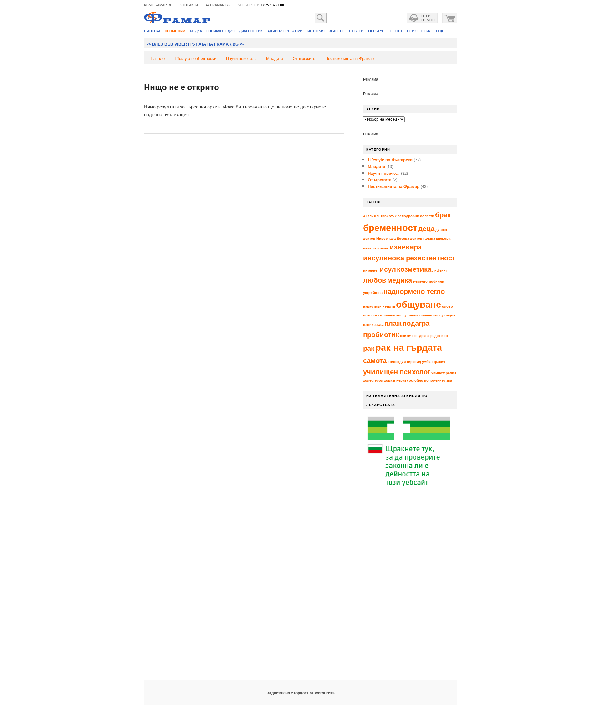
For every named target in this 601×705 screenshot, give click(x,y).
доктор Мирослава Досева (386, 238)
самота (375, 360)
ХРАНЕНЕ (337, 31)
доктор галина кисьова (430, 238)
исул (388, 269)
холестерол (373, 380)
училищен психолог (396, 371)
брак (443, 214)
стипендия (397, 361)
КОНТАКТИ (189, 5)
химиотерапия (443, 372)
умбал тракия (433, 361)
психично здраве (414, 335)
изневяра (406, 247)
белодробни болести (416, 216)
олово (447, 306)
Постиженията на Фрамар (349, 58)
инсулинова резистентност (409, 258)
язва (448, 380)
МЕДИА (196, 31)
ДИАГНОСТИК (250, 31)
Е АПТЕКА (152, 31)
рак (368, 348)
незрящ (389, 306)
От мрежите (304, 58)
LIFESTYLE (377, 31)
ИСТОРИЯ (316, 31)
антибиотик (387, 216)
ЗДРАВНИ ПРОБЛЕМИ (285, 31)
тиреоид (414, 361)
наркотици (372, 306)
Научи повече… (241, 58)
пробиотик (381, 334)
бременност (390, 227)
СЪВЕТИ (356, 31)
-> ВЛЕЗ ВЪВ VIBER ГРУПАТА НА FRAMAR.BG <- (195, 44)
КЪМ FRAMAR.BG (158, 5)
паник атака (373, 324)
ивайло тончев (376, 248)
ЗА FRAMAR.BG (217, 5)
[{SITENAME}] (177, 18)
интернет (371, 270)
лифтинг (439, 270)
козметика (414, 269)
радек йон (439, 335)
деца (426, 228)
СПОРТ (396, 31)
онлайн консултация (437, 315)
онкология (372, 315)
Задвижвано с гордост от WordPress (301, 693)
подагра (416, 323)
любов (374, 280)
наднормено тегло (414, 291)
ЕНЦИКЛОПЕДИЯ (220, 31)
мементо (420, 281)
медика (399, 280)
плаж (393, 323)
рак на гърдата (408, 347)
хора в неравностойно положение (414, 380)
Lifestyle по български (195, 58)
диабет (441, 229)
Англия (369, 216)
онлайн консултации (401, 315)
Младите (274, 58)
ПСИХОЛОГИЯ (419, 31)
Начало (158, 58)
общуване (418, 303)
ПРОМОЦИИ (175, 31)
